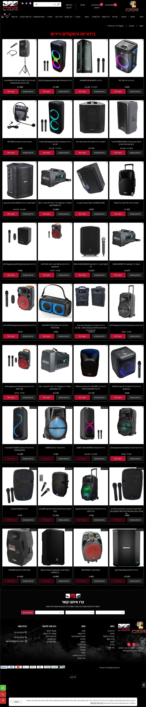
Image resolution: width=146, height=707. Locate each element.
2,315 (92, 332)
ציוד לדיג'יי (81, 644)
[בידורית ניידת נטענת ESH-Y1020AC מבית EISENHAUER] (19, 439)
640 (124, 332)
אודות (112, 633)
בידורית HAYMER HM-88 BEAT (91, 80)
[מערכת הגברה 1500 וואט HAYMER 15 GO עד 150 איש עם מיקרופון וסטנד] (19, 76)
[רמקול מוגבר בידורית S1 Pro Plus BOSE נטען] (19, 198)
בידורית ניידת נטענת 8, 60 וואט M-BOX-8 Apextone (126, 387)
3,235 (17, 209)
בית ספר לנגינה (25, 16)
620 (127, 87)
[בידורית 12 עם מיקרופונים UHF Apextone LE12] (126, 319)
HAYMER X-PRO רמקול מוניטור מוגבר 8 (91, 203)
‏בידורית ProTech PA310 (19, 509)
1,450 (21, 576)
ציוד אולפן (68, 16)
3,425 (92, 270)
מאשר (16, 702)
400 (20, 270)
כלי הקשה (105, 16)
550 (58, 270)
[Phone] (3, 695)
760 (129, 454)
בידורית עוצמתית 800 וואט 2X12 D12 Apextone (55, 80)
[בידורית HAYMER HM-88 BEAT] (91, 72)
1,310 (92, 148)
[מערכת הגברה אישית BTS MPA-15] (19, 129)
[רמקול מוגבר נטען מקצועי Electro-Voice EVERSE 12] (55, 565)
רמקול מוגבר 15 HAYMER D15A (19, 570)
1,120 (52, 148)
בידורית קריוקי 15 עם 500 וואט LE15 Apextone (126, 447)
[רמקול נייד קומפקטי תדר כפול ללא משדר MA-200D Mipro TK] (55, 372)
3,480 (56, 209)
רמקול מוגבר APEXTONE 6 (90, 570)
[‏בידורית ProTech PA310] (19, 504)
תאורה (49, 16)
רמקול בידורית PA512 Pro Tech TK (126, 203)
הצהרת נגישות (109, 636)
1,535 (95, 87)
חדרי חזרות (51, 639)
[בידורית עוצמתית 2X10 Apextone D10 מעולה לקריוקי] (55, 133)
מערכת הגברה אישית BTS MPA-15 (20, 141)
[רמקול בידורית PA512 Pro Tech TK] (126, 198)
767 (20, 515)
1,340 (56, 515)
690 (129, 332)
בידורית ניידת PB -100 (126, 80)
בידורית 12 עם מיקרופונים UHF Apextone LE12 (126, 325)
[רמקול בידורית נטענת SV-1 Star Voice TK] (91, 133)
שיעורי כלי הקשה (49, 633)
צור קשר (14, 16)
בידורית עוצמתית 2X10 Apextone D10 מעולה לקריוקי (55, 142)
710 (17, 393)
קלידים (114, 16)
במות (87, 16)
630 (56, 332)
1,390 (88, 87)
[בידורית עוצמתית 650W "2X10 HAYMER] (91, 439)
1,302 (128, 209)
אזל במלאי (104, 408)
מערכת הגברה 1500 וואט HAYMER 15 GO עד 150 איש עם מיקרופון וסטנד (19, 81)
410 (20, 332)
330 (20, 148)
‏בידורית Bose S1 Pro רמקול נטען (126, 570)
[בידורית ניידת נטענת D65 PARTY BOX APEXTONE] (55, 317)
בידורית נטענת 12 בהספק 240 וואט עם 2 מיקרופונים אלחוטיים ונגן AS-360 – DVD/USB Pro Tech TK (91, 327)
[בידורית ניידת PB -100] (126, 72)
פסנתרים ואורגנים (78, 636)
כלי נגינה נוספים (79, 655)
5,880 (56, 576)
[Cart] (2, 16)
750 (22, 393)
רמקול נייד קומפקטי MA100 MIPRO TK (126, 264)
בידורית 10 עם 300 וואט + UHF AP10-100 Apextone (55, 265)
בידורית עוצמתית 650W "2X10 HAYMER (91, 447)
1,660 (130, 148)
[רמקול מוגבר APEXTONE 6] (91, 565)
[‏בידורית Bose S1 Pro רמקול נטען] (126, 565)
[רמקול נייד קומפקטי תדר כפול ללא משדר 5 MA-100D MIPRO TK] (55, 192)
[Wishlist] (7, 16)
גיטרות (123, 16)
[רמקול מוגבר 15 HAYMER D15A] (19, 565)
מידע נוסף (111, 639)
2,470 (128, 270)
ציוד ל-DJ (59, 16)
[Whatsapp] (3, 688)
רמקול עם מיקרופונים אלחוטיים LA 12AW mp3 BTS (55, 510)
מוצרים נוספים (39, 16)
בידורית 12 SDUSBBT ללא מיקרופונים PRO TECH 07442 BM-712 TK (91, 387)
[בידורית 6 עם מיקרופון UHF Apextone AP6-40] (19, 249)
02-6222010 (128, 650)
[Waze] (3, 701)
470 (53, 270)
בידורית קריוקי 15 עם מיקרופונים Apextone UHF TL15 (91, 510)
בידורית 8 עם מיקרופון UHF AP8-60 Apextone (19, 325)
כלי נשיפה (96, 16)
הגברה (77, 16)
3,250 (128, 576)
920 (92, 209)
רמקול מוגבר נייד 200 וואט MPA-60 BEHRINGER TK (91, 265)
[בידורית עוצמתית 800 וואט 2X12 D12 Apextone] (55, 75)
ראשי (141, 16)
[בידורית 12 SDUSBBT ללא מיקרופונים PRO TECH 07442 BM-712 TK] (91, 382)
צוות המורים (51, 641)
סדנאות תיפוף (50, 636)
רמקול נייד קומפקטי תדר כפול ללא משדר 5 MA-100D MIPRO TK (55, 204)
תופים (132, 16)
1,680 (21, 87)
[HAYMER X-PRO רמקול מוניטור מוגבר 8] (91, 195)
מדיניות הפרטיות (96, 703)
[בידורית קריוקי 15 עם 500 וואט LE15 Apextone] (126, 438)
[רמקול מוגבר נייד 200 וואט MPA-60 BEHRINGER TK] (91, 258)
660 (127, 515)
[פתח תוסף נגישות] (143, 685)
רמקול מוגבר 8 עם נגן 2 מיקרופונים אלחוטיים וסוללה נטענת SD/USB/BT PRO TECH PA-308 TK (126, 511)
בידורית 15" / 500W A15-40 (55, 447)
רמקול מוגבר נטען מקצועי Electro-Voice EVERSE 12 (55, 571)
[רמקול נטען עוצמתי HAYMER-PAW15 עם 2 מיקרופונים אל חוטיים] (126, 133)
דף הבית (111, 630)
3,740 (56, 393)
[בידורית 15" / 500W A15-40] (55, 439)
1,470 (88, 454)
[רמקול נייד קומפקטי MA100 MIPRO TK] (126, 250)
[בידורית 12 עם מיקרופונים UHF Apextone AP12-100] (19, 373)
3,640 (23, 209)
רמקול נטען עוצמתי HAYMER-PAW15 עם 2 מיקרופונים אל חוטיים (126, 142)
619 (124, 454)
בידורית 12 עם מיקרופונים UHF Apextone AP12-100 (19, 387)
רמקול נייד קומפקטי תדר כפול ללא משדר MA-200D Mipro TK (55, 387)
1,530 (124, 148)
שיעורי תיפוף (51, 630)
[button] (118, 91)
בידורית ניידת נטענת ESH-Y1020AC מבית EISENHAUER (19, 448)
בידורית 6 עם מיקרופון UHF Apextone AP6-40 (19, 264)
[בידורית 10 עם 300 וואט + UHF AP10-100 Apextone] (55, 238)
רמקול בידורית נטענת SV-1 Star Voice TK (91, 141)
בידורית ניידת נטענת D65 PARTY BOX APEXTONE (55, 326)
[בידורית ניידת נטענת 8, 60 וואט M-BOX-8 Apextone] (126, 378)
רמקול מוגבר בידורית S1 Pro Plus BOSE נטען (20, 203)
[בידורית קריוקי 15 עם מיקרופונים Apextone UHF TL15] (91, 501)
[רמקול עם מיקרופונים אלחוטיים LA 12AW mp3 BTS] (55, 501)
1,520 (95, 454)
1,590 (56, 87)
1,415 (59, 148)
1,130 (92, 393)
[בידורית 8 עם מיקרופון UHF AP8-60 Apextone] (19, 312)
